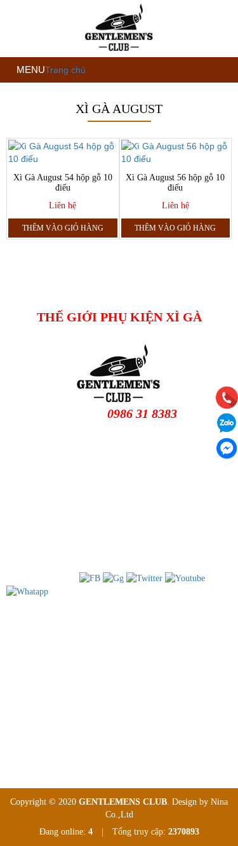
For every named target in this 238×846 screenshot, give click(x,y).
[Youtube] (185, 577)
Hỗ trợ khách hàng (49, 649)
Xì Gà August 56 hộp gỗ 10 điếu (175, 182)
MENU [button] (29, 69)
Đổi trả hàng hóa (46, 670)
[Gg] (113, 577)
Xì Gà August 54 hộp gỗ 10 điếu (62, 182)
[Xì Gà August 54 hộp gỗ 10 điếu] (62, 152)
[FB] (89, 577)
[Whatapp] (27, 591)
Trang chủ (65, 70)
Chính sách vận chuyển (57, 690)
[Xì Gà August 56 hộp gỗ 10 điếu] (175, 152)
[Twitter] (144, 577)
